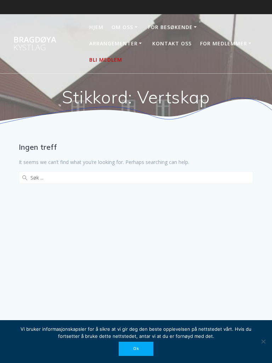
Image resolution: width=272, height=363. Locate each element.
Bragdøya (34, 44)
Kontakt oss (172, 43)
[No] (263, 341)
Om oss (122, 27)
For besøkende (170, 27)
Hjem (96, 27)
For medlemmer (223, 43)
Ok (136, 348)
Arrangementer (113, 43)
